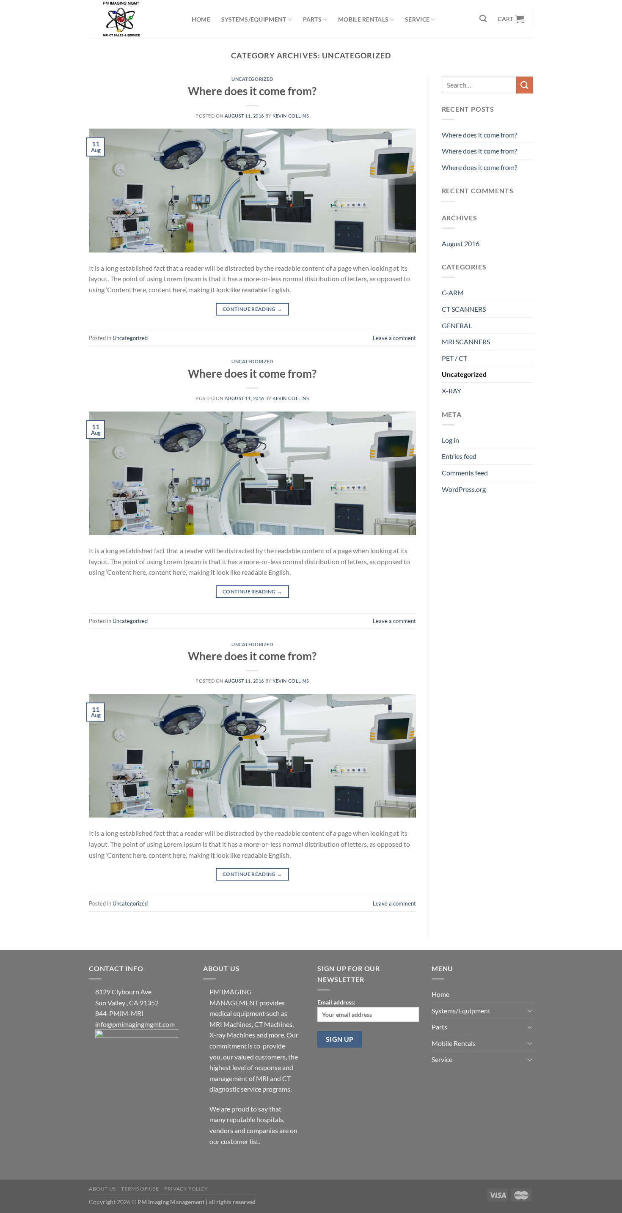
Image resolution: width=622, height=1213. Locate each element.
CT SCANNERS (464, 309)
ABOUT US (102, 1189)
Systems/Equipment (253, 19)
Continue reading (252, 309)
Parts (312, 19)
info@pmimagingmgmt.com (135, 1024)
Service (417, 19)
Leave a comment (394, 338)
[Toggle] (529, 1010)
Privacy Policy (186, 1189)
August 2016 (460, 243)
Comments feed (465, 473)
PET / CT (454, 358)
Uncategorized (252, 79)
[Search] (483, 19)
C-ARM (453, 292)
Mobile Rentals (363, 19)
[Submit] (524, 85)
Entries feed (459, 456)
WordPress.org (464, 489)
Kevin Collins (290, 115)
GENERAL (457, 325)
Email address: (336, 1002)
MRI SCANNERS (466, 342)
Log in (450, 440)
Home (201, 19)
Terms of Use (140, 1189)
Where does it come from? (252, 91)
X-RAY (451, 391)
